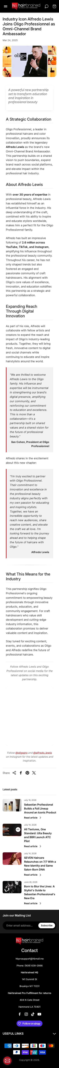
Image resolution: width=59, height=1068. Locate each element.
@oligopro (21, 752)
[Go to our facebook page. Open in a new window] (20, 1014)
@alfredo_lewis (42, 752)
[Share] (14, 773)
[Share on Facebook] (21, 773)
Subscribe (46, 925)
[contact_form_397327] (7, 1061)
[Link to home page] (29, 941)
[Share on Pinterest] (27, 773)
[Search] (46, 6)
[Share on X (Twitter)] (34, 773)
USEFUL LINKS (13, 1033)
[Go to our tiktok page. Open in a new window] (33, 1014)
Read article (30, 817)
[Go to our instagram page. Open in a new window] (26, 1014)
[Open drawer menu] (6, 6)
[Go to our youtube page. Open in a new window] (39, 1014)
